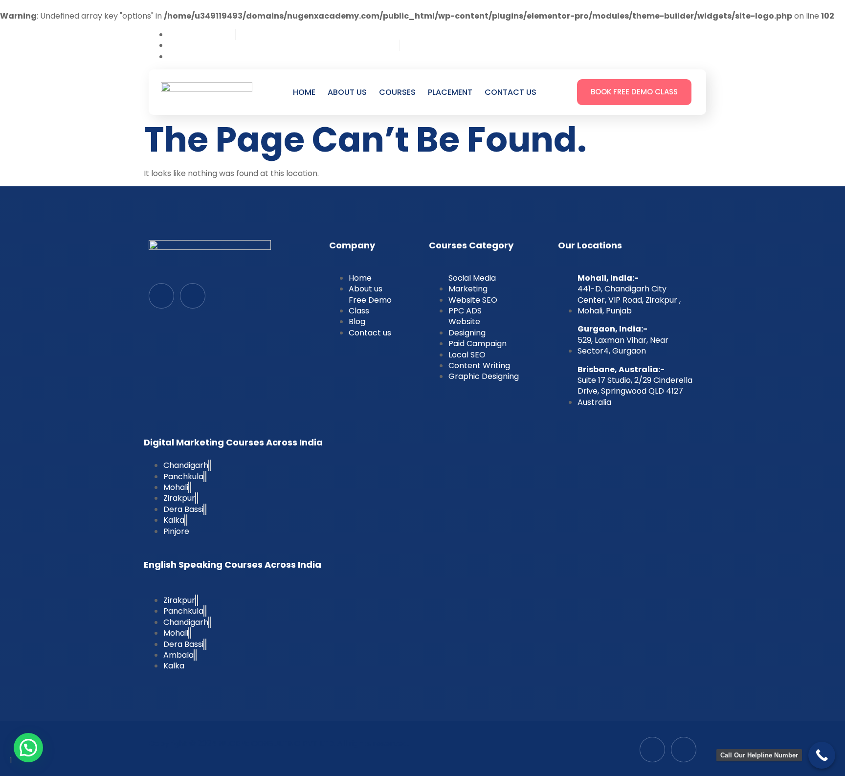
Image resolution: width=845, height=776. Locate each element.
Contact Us (510, 92)
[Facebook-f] (161, 296)
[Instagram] (684, 44)
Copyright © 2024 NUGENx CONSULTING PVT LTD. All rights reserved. (279, 743)
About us (347, 92)
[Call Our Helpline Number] (821, 755)
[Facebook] (649, 44)
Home (304, 92)
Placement (450, 92)
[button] (28, 747)
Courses (397, 92)
